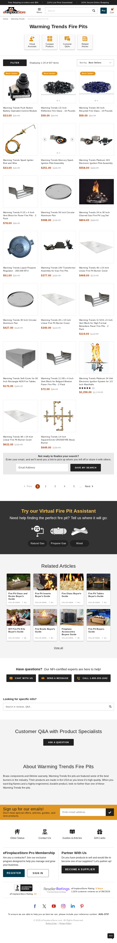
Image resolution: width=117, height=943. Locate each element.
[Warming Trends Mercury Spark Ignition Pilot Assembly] (58, 139)
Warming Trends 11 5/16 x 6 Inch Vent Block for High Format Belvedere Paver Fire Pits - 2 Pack (96, 324)
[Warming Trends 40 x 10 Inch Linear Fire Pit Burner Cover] (58, 299)
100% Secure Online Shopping (95, 3)
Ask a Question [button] (58, 742)
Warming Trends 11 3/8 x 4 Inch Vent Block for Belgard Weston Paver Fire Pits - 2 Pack (57, 381)
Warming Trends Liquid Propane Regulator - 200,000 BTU (19, 269)
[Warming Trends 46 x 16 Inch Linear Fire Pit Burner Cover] (96, 247)
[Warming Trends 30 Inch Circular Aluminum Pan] (20, 299)
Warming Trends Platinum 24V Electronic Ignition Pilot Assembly (96, 161)
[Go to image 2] (59, 100)
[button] (55, 678)
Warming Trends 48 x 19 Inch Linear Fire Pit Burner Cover (18, 438)
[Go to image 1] (57, 100)
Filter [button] (15, 63)
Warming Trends (18, 19)
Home (5, 19)
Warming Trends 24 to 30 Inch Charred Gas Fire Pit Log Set (94, 214)
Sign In (38, 873)
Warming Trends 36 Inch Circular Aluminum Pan (57, 214)
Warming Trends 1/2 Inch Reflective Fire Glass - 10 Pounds (58, 109)
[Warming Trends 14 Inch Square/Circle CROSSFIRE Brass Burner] (58, 416)
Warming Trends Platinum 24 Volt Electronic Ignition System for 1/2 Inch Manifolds (96, 381)
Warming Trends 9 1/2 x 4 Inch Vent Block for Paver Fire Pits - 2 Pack (19, 215)
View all (58, 648)
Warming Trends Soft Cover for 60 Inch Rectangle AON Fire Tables (20, 380)
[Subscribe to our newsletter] (110, 812)
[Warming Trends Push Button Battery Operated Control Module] (20, 87)
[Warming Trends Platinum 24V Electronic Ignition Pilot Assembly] (96, 139)
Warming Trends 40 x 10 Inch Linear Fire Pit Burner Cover (56, 321)
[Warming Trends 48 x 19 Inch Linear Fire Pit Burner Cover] (20, 416)
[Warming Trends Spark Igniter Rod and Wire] (20, 139)
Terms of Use (51, 923)
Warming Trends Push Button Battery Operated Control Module (20, 109)
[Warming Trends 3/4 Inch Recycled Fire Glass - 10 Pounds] (96, 87)
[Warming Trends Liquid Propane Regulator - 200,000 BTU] (20, 247)
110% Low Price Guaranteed (60, 3)
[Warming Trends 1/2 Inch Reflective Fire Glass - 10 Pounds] (58, 87)
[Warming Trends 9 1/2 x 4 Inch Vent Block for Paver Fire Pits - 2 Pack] (20, 192)
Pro (103, 10)
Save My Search (85, 467)
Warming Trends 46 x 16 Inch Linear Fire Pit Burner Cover (94, 269)
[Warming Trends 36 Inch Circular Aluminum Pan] (58, 192)
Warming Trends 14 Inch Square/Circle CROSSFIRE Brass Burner (58, 439)
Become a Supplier (80, 869)
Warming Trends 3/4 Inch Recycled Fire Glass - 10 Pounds (96, 109)
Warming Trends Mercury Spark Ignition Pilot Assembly (57, 161)
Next (87, 486)
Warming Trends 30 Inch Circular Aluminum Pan (20, 321)
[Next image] (72, 87)
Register (14, 873)
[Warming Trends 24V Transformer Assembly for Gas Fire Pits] (58, 247)
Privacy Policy (65, 923)
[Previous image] (44, 87)
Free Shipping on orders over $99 (23, 3)
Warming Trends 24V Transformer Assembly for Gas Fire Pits (58, 269)
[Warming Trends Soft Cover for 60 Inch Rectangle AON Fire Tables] (20, 358)
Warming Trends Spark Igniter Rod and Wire (18, 161)
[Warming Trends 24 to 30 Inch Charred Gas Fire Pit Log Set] (96, 192)
